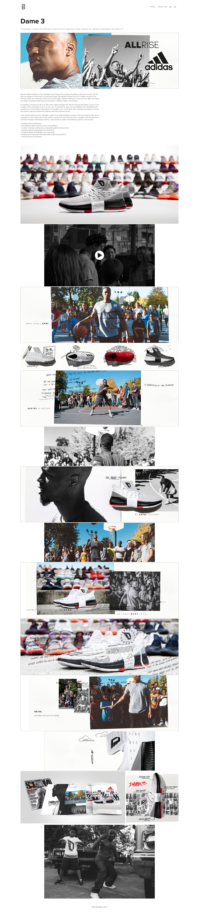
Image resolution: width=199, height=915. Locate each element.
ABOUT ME (162, 6)
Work (152, 6)
